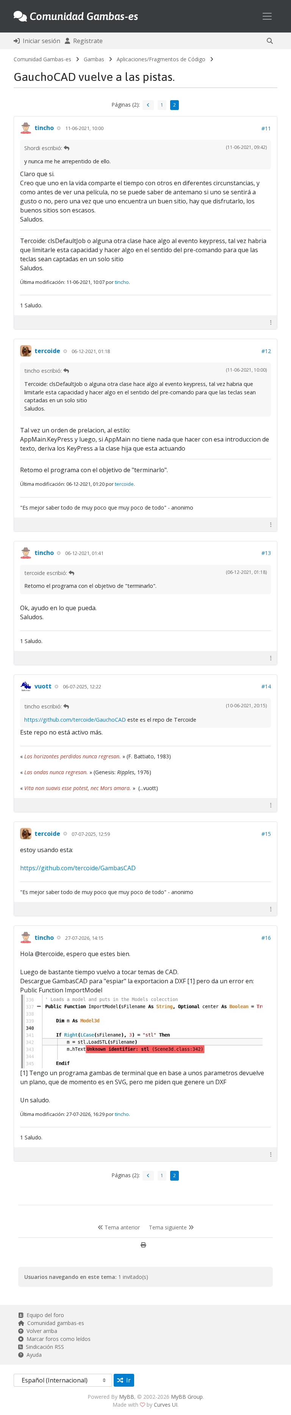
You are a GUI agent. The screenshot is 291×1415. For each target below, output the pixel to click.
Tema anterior (121, 1227)
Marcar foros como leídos (57, 1338)
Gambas (94, 59)
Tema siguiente (168, 1227)
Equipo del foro (43, 1315)
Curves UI (165, 1404)
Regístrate (86, 41)
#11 (266, 128)
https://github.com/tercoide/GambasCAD (78, 868)
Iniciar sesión (40, 41)
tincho (44, 128)
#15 (266, 833)
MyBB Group (187, 1396)
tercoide (47, 351)
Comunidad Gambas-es (42, 59)
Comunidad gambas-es (54, 1323)
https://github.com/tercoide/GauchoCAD (75, 719)
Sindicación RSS (43, 1346)
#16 (266, 937)
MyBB (126, 1396)
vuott (43, 686)
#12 (266, 351)
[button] (269, 41)
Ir (127, 1380)
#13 (266, 552)
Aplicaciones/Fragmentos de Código (161, 59)
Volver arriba (40, 1330)
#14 (266, 686)
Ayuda (32, 1354)
